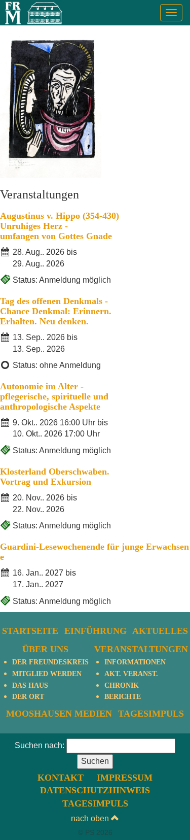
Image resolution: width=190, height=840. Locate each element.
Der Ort (28, 696)
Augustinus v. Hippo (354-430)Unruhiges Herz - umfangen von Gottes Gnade (59, 226)
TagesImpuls (151, 714)
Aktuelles (160, 631)
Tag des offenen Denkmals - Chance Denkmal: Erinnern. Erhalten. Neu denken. (55, 311)
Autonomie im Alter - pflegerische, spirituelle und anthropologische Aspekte (54, 396)
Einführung (95, 631)
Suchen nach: (39, 745)
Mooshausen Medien (59, 714)
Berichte (122, 696)
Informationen (135, 662)
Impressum (125, 777)
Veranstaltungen (141, 649)
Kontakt (60, 777)
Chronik (121, 685)
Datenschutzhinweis (95, 790)
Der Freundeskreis (50, 662)
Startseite (30, 631)
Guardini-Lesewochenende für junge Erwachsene (94, 552)
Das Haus (30, 685)
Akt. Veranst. (131, 674)
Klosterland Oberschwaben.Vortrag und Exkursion (54, 476)
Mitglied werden (47, 674)
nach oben (91, 818)
